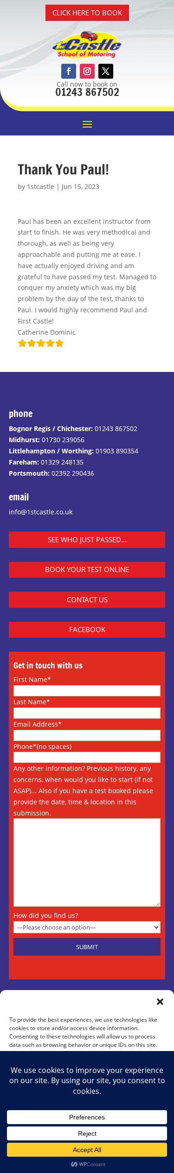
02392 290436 (73, 473)
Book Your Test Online (87, 569)
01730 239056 (63, 439)
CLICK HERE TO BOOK (87, 12)
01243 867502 (87, 92)
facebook (87, 629)
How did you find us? (45, 915)
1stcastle (40, 186)
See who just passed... (87, 539)
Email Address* (37, 724)
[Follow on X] (105, 71)
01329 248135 (62, 462)
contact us (87, 599)
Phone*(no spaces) (42, 746)
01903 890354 (117, 450)
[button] (160, 1001)
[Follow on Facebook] (68, 71)
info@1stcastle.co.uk (40, 511)
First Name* (32, 679)
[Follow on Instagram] (87, 71)
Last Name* (31, 701)
